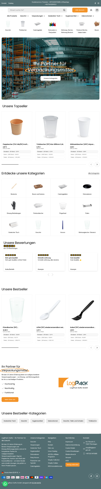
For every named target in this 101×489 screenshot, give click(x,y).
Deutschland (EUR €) (11, 472)
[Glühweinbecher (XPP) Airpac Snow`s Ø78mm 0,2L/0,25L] (84, 126)
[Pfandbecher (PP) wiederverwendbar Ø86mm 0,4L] (17, 310)
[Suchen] (64, 10)
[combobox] (37, 10)
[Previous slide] (91, 164)
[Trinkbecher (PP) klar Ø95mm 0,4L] (50, 126)
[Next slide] (97, 164)
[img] (51, 246)
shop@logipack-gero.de (91, 449)
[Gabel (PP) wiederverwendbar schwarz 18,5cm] (84, 310)
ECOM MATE (36, 483)
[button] (49, 274)
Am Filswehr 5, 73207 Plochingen (91, 443)
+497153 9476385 (91, 453)
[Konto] (91, 10)
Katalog (10, 3)
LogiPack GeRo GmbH (14, 483)
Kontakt (4, 3)
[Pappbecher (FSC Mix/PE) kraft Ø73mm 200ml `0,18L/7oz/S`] (17, 126)
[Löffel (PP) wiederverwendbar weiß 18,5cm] (50, 310)
